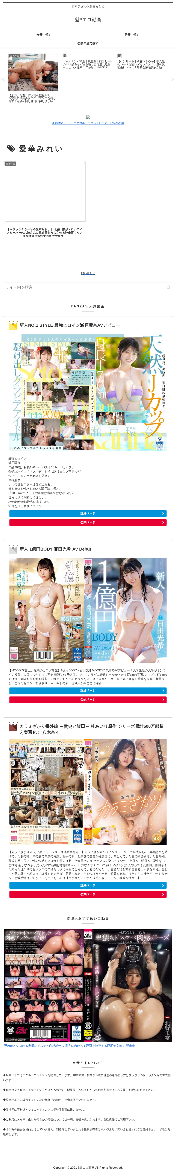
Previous (3, 79)
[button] (168, 287)
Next (173, 79)
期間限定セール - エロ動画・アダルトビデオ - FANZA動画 (88, 123)
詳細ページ (88, 513)
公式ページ (88, 522)
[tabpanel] (33, 78)
